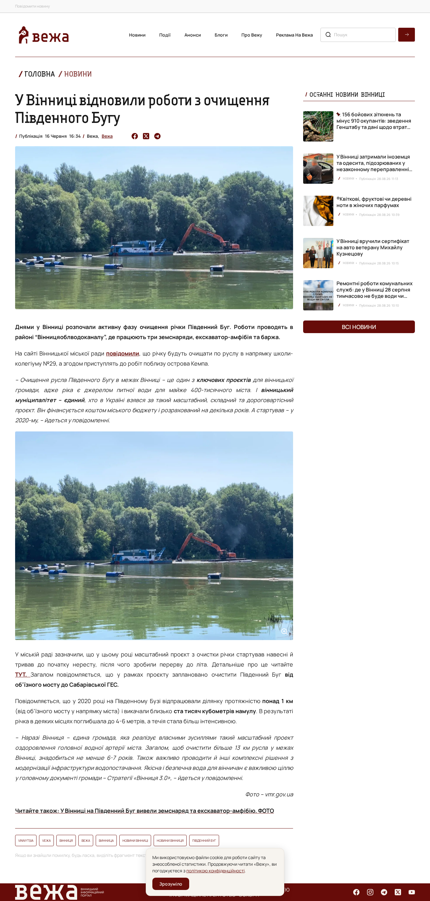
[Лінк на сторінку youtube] (412, 892)
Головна (40, 74)
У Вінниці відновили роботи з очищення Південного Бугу (142, 108)
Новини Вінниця (170, 840)
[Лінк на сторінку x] (398, 892)
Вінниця (66, 840)
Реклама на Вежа (294, 35)
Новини (137, 35)
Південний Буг (204, 840)
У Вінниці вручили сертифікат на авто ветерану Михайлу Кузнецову (373, 247)
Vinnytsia (25, 840)
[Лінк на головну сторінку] (43, 34)
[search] (406, 35)
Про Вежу (251, 35)
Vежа (46, 840)
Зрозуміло (170, 884)
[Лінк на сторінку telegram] (384, 892)
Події (165, 35)
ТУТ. (23, 674)
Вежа (107, 136)
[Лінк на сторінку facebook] (356, 892)
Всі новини (359, 327)
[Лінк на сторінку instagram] (370, 892)
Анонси (192, 35)
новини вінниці (135, 840)
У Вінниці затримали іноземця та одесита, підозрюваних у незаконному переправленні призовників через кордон (373, 166)
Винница (106, 840)
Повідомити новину (32, 6)
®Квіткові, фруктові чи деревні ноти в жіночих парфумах (374, 202)
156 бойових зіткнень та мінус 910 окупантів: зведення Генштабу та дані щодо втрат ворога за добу (374, 120)
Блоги (221, 35)
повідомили (122, 353)
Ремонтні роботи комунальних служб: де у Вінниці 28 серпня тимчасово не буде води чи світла (375, 293)
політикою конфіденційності (215, 871)
